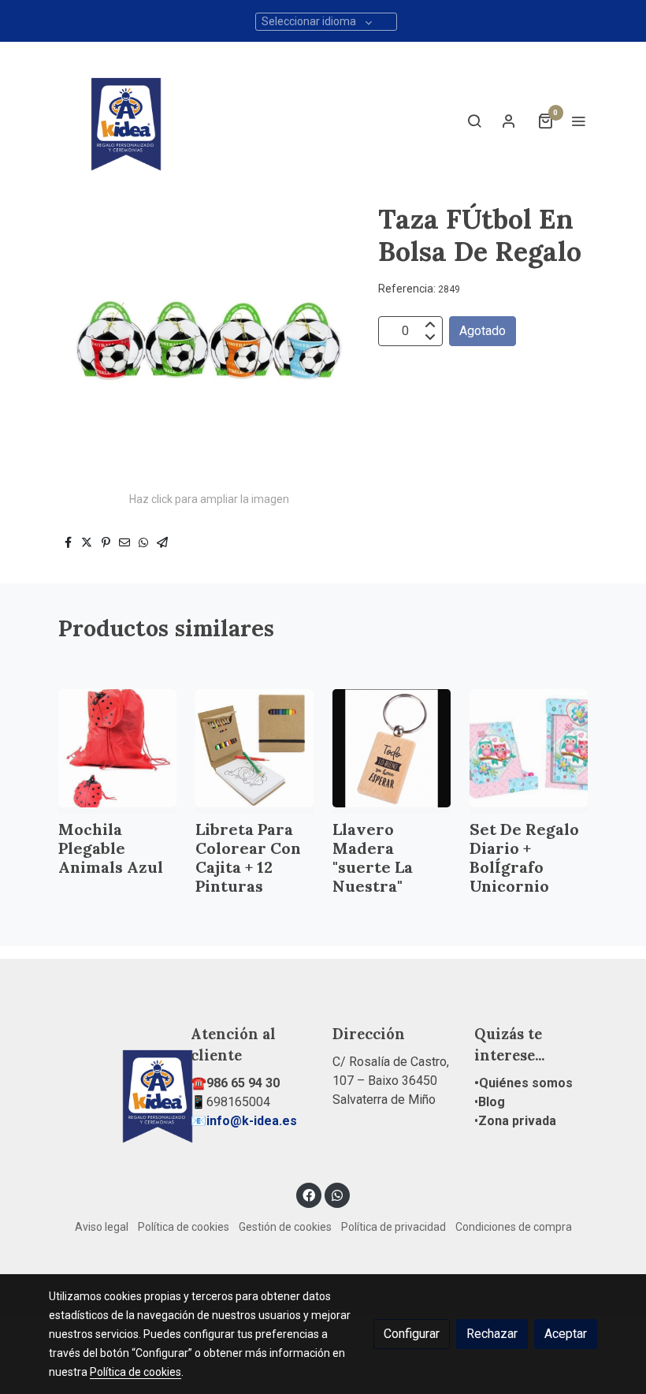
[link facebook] (308, 1194)
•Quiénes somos (523, 1082)
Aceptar (565, 1333)
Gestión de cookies (285, 1227)
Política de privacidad (393, 1227)
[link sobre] (110, 1093)
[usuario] (509, 121)
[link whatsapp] (337, 1194)
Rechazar (492, 1333)
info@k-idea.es (251, 1120)
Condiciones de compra (513, 1227)
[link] (126, 121)
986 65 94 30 (243, 1082)
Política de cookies (183, 1227)
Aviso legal (101, 1227)
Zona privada (517, 1120)
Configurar (412, 1333)
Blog (491, 1101)
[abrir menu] (578, 121)
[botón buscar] (474, 121)
